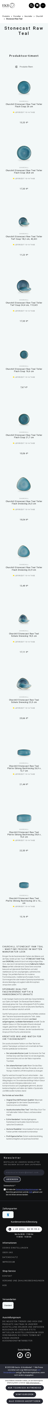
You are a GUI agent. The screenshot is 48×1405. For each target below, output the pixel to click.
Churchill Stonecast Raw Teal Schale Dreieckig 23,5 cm (24, 701)
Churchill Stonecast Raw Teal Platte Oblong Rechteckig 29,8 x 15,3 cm (24, 834)
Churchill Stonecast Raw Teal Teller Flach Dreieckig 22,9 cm (24, 568)
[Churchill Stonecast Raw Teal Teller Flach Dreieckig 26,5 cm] (24, 483)
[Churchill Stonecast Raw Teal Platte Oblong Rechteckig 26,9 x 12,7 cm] (24, 748)
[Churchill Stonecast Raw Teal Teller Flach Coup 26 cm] (24, 86)
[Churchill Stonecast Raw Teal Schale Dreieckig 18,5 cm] (24, 615)
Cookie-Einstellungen (15, 1248)
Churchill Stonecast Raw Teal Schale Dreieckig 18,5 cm (24, 635)
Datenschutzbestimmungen (27, 1189)
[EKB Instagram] (28, 1355)
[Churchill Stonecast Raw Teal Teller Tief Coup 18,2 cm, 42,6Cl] (24, 218)
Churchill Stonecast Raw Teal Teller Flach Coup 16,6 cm (24, 370)
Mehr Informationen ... (33, 1383)
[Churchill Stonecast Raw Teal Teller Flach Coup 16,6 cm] (24, 351)
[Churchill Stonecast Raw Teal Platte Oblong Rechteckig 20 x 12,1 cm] (24, 880)
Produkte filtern (26, 67)
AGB (30, 1192)
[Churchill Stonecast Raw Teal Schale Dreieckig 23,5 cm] (24, 682)
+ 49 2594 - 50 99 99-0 (26, 1229)
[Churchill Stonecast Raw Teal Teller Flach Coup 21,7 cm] (24, 417)
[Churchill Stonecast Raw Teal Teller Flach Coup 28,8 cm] (24, 152)
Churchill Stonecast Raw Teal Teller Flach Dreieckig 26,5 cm (24, 502)
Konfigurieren (25, 1394)
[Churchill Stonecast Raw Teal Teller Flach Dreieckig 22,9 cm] (24, 549)
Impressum (8, 1262)
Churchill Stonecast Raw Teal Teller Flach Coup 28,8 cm (24, 171)
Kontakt (7, 1276)
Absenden (12, 1179)
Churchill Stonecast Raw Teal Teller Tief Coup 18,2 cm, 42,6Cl (24, 237)
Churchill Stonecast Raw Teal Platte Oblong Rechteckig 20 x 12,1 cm (24, 900)
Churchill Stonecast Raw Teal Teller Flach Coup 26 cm (24, 105)
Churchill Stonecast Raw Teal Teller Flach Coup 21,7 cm (24, 436)
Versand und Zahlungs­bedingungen (23, 1281)
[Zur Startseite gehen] (12, 5)
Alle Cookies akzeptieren (24, 1401)
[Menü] (43, 5)
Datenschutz (10, 1257)
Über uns (7, 1252)
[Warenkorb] (37, 5)
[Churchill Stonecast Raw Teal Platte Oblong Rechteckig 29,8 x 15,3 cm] (24, 814)
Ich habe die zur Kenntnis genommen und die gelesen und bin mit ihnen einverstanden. (24, 1192)
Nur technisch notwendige (24, 1388)
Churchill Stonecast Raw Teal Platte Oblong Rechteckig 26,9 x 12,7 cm (24, 768)
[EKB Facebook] (20, 1355)
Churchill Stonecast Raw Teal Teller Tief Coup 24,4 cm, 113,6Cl (24, 304)
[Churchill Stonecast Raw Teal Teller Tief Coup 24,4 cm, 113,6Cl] (24, 285)
